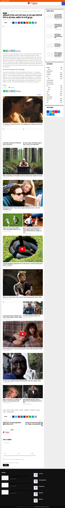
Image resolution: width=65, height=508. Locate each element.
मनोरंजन (48, 91)
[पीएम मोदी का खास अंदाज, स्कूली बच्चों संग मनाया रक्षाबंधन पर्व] (50, 45)
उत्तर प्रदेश (48, 80)
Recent (48, 71)
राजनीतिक (48, 95)
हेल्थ (47, 102)
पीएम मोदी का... (41, 493)
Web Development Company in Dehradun (41, 506)
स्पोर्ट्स (48, 100)
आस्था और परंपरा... (42, 486)
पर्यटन (48, 85)
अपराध (48, 76)
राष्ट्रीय (49, 69)
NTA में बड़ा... (41, 473)
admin (5, 19)
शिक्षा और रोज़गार (49, 98)
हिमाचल (49, 89)
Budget (48, 67)
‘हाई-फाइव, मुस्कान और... (43, 480)
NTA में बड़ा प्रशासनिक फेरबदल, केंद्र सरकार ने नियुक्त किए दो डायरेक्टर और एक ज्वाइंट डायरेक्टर (58, 16)
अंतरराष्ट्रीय (48, 74)
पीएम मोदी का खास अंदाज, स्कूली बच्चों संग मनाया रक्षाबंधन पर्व (57, 45)
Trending (48, 72)
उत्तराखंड (48, 82)
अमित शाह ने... (41, 499)
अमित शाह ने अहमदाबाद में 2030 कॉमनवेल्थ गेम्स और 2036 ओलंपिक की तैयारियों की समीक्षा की (58, 54)
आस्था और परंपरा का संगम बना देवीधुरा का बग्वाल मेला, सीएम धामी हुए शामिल (58, 35)
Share (18, 51)
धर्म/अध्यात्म (48, 84)
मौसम (47, 93)
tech (49, 78)
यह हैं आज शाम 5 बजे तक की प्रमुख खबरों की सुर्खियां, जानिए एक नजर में (12, 423)
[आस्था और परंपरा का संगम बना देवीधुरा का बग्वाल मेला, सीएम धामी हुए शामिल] (50, 36)
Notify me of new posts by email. (11, 462)
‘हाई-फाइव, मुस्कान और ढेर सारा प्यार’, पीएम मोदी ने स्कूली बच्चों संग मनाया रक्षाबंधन (58, 26)
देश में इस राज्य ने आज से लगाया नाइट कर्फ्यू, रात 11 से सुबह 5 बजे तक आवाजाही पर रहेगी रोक (34, 424)
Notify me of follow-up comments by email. (13, 459)
